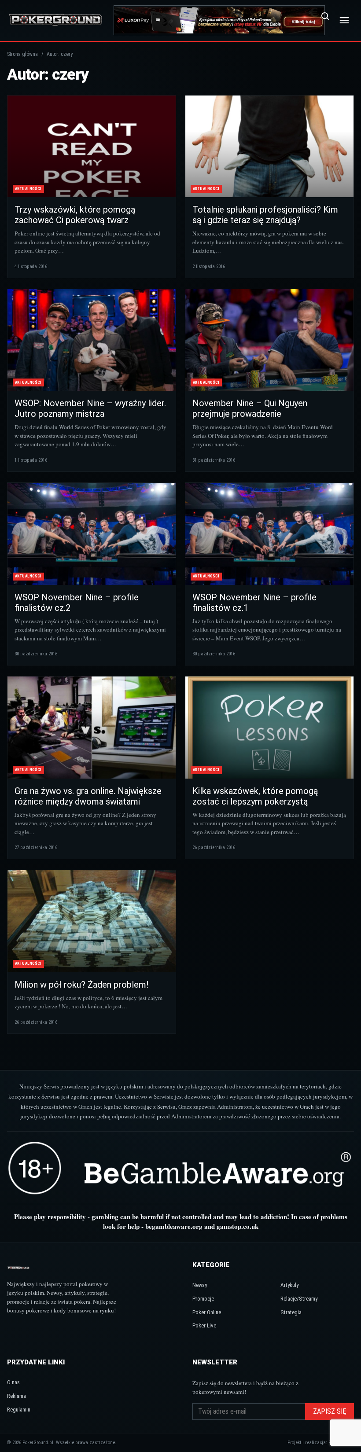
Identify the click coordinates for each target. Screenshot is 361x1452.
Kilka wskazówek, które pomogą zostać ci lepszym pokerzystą (255, 796)
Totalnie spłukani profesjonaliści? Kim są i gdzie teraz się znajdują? (265, 214)
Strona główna (22, 54)
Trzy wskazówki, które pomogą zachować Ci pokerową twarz (75, 214)
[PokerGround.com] (55, 20)
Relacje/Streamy (298, 1298)
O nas (13, 1382)
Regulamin (18, 1409)
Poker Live (204, 1325)
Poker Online (206, 1312)
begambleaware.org (174, 1226)
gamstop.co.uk (237, 1226)
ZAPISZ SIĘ (329, 1411)
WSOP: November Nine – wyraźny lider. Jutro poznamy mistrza (90, 408)
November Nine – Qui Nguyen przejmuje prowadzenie (249, 408)
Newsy (199, 1285)
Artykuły (289, 1285)
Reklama (16, 1396)
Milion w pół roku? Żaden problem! (81, 984)
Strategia (291, 1312)
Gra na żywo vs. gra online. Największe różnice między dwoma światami (88, 796)
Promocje (203, 1298)
